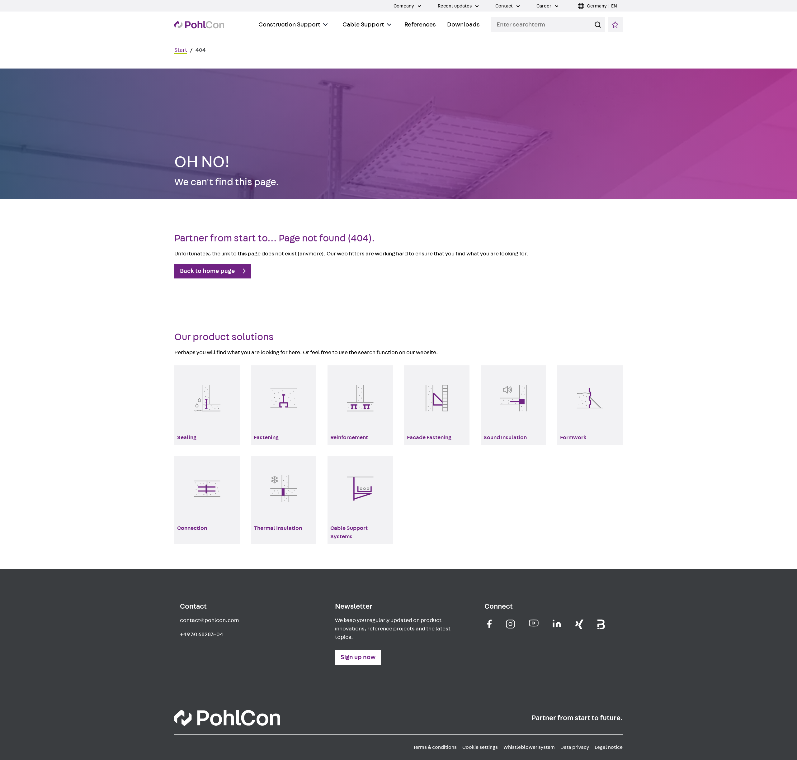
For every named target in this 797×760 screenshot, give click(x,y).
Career (544, 6)
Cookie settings (480, 747)
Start (180, 50)
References (420, 24)
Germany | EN (602, 6)
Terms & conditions (435, 747)
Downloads (463, 24)
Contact (504, 6)
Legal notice (609, 747)
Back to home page (207, 271)
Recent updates (455, 6)
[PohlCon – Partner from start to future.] (199, 25)
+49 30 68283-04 (201, 634)
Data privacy (574, 747)
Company (404, 6)
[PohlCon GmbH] (489, 624)
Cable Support (363, 24)
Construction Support (289, 24)
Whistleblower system (529, 747)
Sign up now (358, 657)
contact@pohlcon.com (209, 620)
